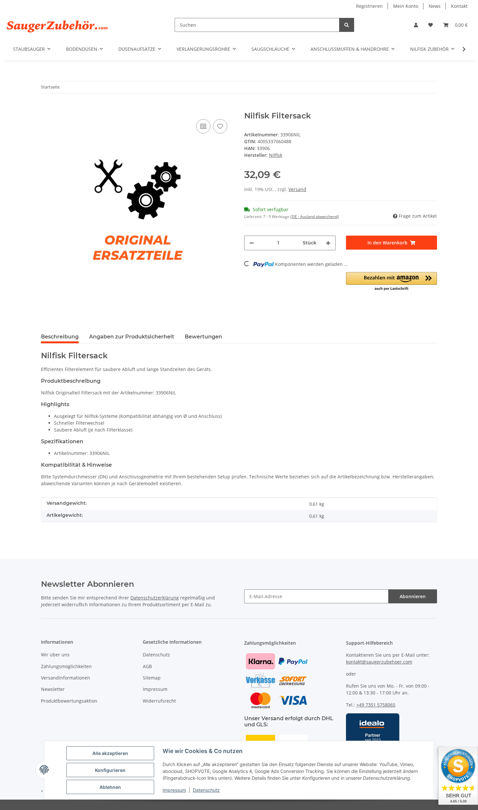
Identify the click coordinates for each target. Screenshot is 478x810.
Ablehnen (110, 787)
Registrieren (369, 6)
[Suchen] (346, 25)
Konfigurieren (110, 770)
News (435, 6)
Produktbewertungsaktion (69, 701)
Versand (297, 189)
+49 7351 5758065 (375, 705)
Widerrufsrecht (159, 701)
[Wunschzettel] (430, 25)
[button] (416, 25)
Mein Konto (405, 6)
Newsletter (53, 689)
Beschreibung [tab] (60, 337)
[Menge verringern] (252, 243)
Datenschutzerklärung (154, 598)
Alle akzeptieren (110, 753)
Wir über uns (55, 655)
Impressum (174, 790)
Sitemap (152, 678)
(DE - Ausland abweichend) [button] (314, 216)
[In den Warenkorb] (46, 107)
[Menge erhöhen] (328, 243)
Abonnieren (413, 596)
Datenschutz (206, 790)
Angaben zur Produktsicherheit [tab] (131, 337)
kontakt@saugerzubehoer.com (379, 662)
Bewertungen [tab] (203, 337)
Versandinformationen (65, 678)
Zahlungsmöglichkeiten (66, 666)
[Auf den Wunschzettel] (220, 126)
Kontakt (459, 6)
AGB (147, 666)
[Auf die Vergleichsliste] (203, 126)
